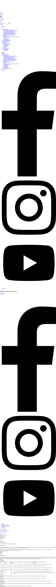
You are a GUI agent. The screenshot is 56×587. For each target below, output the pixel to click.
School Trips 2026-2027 (7, 62)
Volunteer (3, 526)
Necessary (2, 560)
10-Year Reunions (6, 49)
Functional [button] (1, 574)
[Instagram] (29, 238)
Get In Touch (2, 19)
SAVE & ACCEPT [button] (2, 586)
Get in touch (3, 527)
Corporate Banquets (6, 45)
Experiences (2, 14)
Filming (5, 47)
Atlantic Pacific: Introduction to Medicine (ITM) (10, 33)
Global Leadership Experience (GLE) (9, 32)
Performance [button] (2, 576)
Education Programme (5, 29)
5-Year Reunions (6, 50)
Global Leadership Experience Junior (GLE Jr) (10, 31)
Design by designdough (13, 543)
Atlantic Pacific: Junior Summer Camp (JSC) (10, 59)
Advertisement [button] (2, 581)
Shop (1, 21)
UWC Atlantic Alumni (5, 66)
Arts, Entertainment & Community (6, 40)
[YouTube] (29, 286)
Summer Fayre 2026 (6, 54)
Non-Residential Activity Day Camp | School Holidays (11, 36)
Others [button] (1, 584)
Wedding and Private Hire (5, 41)
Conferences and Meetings (7, 44)
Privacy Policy (8, 543)
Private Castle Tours (6, 48)
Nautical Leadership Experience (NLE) (9, 34)
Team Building (6, 38)
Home (2, 523)
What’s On (3, 53)
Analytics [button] (1, 579)
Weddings (5, 42)
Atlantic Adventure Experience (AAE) (9, 30)
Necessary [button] (1, 559)
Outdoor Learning (4, 35)
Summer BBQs (6, 46)
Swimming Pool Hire (6, 39)
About (1, 12)
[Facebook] (29, 176)
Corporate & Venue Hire (5, 43)
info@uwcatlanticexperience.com (4, 530)
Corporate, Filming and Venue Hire (7, 68)
